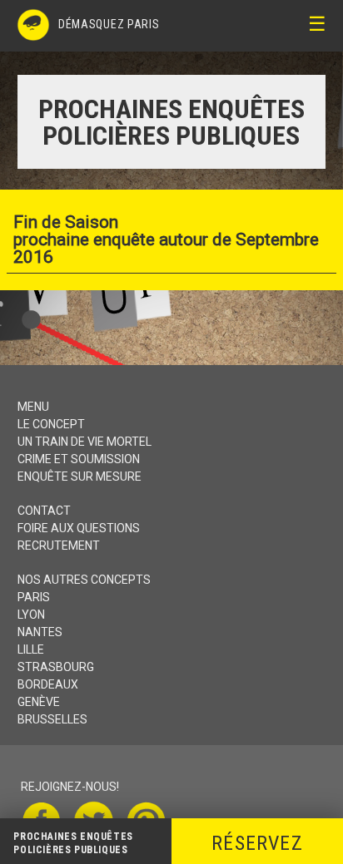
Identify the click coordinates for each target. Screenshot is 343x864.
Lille (30, 649)
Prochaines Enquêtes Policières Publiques (72, 843)
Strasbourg (55, 667)
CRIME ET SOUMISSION (78, 459)
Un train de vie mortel (84, 441)
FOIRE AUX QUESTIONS (78, 528)
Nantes (39, 632)
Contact (44, 510)
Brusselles (52, 719)
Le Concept (51, 424)
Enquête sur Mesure (79, 476)
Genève (38, 701)
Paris (33, 597)
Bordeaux (47, 684)
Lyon (31, 614)
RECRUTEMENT (58, 545)
